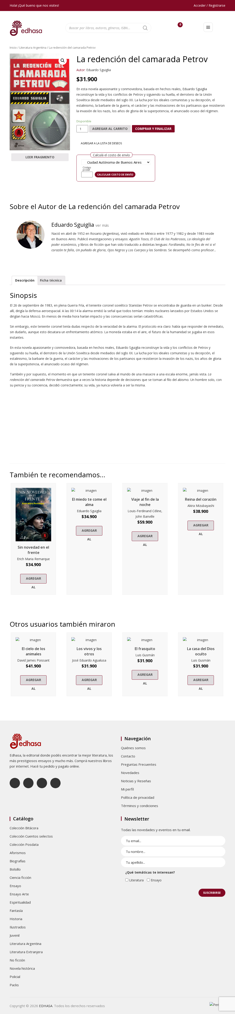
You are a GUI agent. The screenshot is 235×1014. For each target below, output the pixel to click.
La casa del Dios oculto (201, 651)
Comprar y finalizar (153, 128)
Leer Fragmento (39, 157)
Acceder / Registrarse (209, 5)
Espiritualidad (20, 902)
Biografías (17, 861)
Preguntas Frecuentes (138, 764)
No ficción (17, 960)
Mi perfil (127, 789)
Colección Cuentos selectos (31, 836)
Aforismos (18, 852)
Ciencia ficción (20, 877)
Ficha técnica (51, 280)
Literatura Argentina (32, 47)
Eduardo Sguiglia (98, 70)
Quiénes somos (133, 748)
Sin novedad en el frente (33, 550)
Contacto (128, 756)
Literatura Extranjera (26, 952)
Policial (15, 976)
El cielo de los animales (33, 651)
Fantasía (16, 910)
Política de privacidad (137, 797)
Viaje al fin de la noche (145, 502)
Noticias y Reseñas (136, 781)
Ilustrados (18, 927)
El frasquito (145, 648)
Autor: (80, 70)
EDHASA (45, 1005)
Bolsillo (15, 869)
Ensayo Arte (19, 894)
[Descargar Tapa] (216, 60)
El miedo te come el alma (89, 502)
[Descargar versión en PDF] (223, 60)
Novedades (130, 772)
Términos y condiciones (139, 805)
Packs (14, 985)
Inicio (13, 47)
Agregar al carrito (110, 128)
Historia (16, 918)
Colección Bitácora (24, 828)
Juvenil (15, 935)
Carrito (180, 25)
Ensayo (15, 885)
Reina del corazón (200, 499)
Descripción (24, 280)
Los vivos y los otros (89, 651)
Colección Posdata (24, 844)
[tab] (25, 280)
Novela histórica (22, 968)
